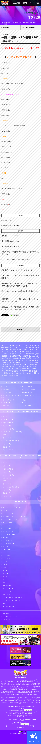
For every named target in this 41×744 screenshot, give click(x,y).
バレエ (5, 510)
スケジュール (7, 417)
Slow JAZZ (7, 522)
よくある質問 (26, 405)
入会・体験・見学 (28, 392)
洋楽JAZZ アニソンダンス (12, 507)
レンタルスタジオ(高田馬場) (12, 432)
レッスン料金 (7, 392)
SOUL (5, 576)
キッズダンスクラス (9, 400)
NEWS (5, 435)
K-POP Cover (8, 540)
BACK (21, 329)
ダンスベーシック (9, 606)
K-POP (5, 561)
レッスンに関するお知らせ (12, 441)
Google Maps (28, 710)
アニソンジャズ (8, 531)
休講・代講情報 (8, 423)
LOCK (5, 564)
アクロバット (7, 594)
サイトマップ (7, 619)
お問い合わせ (7, 405)
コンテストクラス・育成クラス (13, 597)
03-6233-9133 (24, 2)
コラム (24, 403)
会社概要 (6, 613)
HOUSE (5, 573)
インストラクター (9, 420)
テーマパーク (7, 585)
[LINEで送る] (14, 315)
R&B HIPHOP (8, 549)
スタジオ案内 (7, 426)
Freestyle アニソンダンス (13, 528)
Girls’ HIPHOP (8, 543)
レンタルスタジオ (9, 403)
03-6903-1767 (22, 4)
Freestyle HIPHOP (10, 519)
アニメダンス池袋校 (28, 390)
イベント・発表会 (9, 429)
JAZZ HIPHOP (8, 558)
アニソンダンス (8, 588)
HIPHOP (6, 546)
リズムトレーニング (9, 591)
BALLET (6, 582)
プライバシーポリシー (10, 616)
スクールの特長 (27, 387)
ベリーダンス (7, 525)
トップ (5, 387)
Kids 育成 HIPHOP (10, 534)
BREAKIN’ (6, 570)
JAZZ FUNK (7, 555)
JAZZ (5, 552)
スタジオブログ (8, 450)
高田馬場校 (5, 28)
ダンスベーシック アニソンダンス (15, 516)
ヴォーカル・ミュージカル (12, 600)
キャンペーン (7, 438)
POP (4, 567)
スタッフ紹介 (7, 444)
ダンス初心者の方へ (28, 395)
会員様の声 (6, 447)
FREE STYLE (8, 513)
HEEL (5, 579)
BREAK (5, 537)
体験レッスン (26, 400)
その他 (5, 603)
